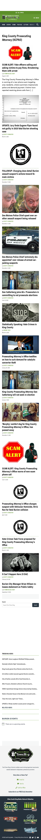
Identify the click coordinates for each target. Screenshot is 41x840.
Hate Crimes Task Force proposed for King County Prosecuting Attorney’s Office (19, 541)
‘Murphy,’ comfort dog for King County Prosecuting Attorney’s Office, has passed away (19, 427)
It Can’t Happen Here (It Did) (15, 574)
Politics (19, 25)
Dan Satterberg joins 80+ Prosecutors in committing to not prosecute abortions (20, 293)
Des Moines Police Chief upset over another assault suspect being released (19, 216)
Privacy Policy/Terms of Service (21, 837)
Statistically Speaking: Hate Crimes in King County (19, 325)
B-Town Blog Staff (9, 74)
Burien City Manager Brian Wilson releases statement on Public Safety (19, 585)
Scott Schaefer (8, 134)
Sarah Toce (7, 330)
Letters (26, 25)
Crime (14, 25)
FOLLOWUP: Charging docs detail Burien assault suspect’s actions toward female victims (20, 173)
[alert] (20, 724)
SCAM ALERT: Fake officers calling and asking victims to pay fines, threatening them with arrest (20, 67)
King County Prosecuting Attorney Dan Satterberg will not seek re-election (19, 393)
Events (9, 25)
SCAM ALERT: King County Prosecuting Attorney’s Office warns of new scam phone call (19, 471)
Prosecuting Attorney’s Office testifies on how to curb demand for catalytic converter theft (19, 359)
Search (4, 602)
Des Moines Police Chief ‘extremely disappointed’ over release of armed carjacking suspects (20, 259)
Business (32, 25)
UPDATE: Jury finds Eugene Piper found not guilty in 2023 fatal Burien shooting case (20, 128)
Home (3, 25)
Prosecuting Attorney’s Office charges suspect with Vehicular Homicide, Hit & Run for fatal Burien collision (20, 506)
